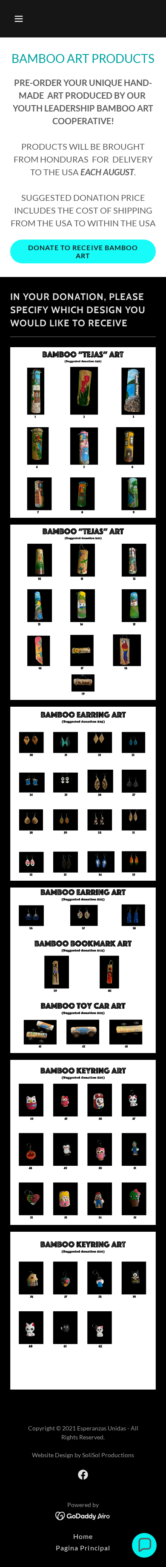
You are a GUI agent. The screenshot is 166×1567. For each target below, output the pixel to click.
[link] (83, 1474)
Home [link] (83, 1536)
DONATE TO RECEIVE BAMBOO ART (82, 251)
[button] (21, 18)
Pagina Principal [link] (83, 1548)
